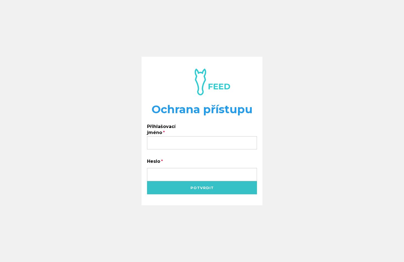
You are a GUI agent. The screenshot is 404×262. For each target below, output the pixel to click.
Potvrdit (202, 188)
